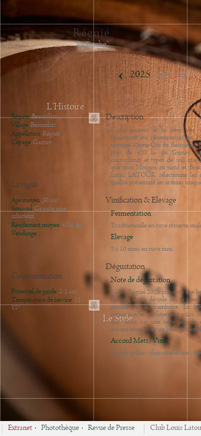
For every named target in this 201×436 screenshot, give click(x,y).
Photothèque (60, 428)
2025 (140, 74)
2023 (186, 75)
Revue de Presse (111, 428)
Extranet (20, 428)
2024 (165, 75)
